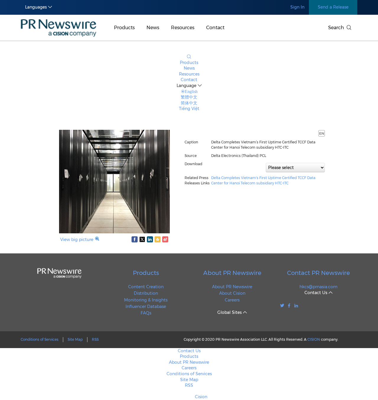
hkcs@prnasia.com (318, 286)
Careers (232, 300)
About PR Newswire (232, 272)
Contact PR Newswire (318, 272)
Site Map (75, 339)
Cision (201, 396)
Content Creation (146, 286)
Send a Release (333, 7)
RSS (95, 339)
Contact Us (189, 350)
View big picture (76, 239)
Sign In (297, 7)
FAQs (146, 313)
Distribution (146, 293)
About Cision (232, 293)
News (152, 27)
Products (124, 27)
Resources (182, 27)
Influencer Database (146, 306)
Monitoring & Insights (145, 300)
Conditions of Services (39, 339)
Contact (215, 27)
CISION (313, 339)
